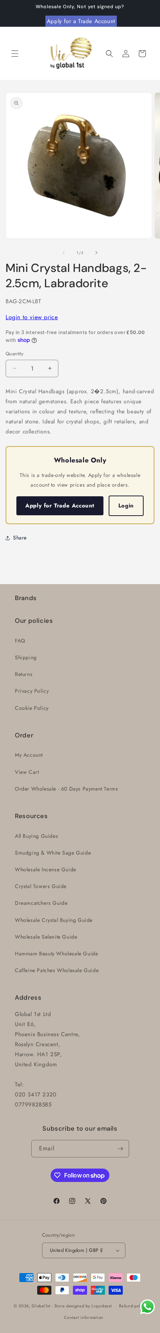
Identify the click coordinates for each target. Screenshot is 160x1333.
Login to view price (32, 317)
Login (126, 506)
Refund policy (132, 1306)
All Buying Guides (36, 836)
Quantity (14, 353)
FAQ (20, 640)
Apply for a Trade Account (81, 21)
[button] (15, 53)
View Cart (27, 772)
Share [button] (20, 537)
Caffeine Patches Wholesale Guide (57, 970)
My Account (29, 755)
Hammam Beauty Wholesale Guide (56, 953)
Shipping (26, 657)
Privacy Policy (32, 691)
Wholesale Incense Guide (45, 869)
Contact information (83, 1317)
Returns (23, 674)
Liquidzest (102, 1306)
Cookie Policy (32, 708)
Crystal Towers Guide (41, 886)
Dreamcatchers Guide (41, 903)
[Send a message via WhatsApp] (147, 1307)
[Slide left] (63, 252)
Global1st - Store (48, 1306)
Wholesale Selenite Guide (46, 937)
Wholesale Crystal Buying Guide (54, 920)
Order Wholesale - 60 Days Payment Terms (66, 788)
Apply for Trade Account (60, 506)
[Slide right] (96, 252)
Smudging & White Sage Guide (53, 852)
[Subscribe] (120, 1148)
